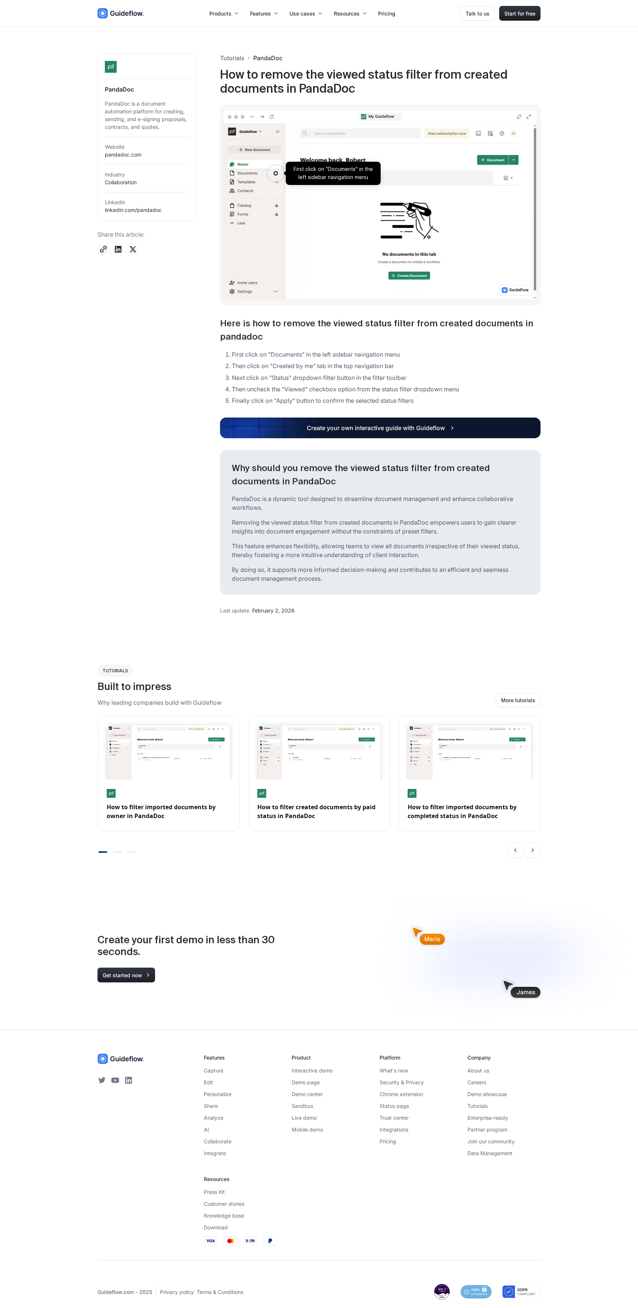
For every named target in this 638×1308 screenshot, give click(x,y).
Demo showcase (487, 1094)
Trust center (394, 1118)
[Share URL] (103, 249)
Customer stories (224, 1204)
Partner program (487, 1129)
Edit (208, 1082)
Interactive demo (312, 1070)
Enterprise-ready (487, 1118)
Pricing (386, 13)
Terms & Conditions (220, 1292)
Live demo (304, 1118)
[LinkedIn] (128, 1080)
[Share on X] (133, 249)
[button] (224, 13)
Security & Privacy (402, 1082)
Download (216, 1227)
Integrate (215, 1153)
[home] (120, 13)
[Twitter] (101, 1080)
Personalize (217, 1094)
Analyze (213, 1118)
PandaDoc (267, 58)
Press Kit (214, 1192)
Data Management (489, 1153)
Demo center (307, 1094)
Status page (394, 1106)
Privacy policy (177, 1292)
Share (211, 1106)
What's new (394, 1070)
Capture (213, 1070)
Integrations (394, 1129)
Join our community (491, 1141)
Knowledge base (224, 1215)
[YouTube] (115, 1080)
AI (206, 1129)
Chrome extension (401, 1094)
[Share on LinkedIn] (118, 249)
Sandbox (302, 1106)
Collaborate (217, 1141)
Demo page (306, 1082)
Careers (476, 1082)
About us (478, 1070)
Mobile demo (307, 1129)
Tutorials (232, 58)
